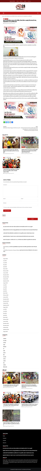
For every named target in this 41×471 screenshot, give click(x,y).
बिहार (4, 354)
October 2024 (5, 303)
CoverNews (24, 469)
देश (3, 348)
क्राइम (4, 344)
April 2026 (5, 266)
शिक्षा (3, 362)
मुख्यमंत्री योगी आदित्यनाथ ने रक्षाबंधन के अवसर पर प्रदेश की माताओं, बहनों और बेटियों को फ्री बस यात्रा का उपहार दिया (18, 236)
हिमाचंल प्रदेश (5, 366)
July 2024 (5, 309)
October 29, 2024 (11, 23)
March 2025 (5, 293)
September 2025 (6, 280)
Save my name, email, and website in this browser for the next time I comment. (18, 207)
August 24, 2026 (10, 153)
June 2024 (5, 311)
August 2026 (5, 258)
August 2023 (5, 331)
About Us (21, 1)
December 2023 (6, 323)
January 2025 (5, 297)
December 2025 (6, 274)
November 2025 (6, 276)
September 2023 (6, 329)
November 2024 (6, 301)
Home (18, 1)
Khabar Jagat (6, 23)
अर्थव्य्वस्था (4, 338)
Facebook (4, 438)
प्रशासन (4, 352)
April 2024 (5, 315)
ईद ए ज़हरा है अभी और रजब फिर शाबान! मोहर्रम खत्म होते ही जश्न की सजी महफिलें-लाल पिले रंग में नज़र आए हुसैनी (11, 151)
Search (4, 215)
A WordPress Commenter (7, 250)
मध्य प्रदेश (4, 356)
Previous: (11, 127)
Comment (5, 184)
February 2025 (5, 295)
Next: (29, 128)
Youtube (25, 1)
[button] (3, 13)
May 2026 (5, 264)
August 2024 (5, 307)
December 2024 (6, 299)
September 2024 (6, 305)
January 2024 (5, 321)
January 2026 (5, 272)
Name (4, 198)
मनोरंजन (4, 358)
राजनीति (4, 360)
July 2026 (5, 260)
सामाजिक (4, 364)
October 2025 (5, 278)
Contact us (29, 1)
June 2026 (5, 262)
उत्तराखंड (4, 342)
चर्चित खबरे (4, 346)
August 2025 (5, 282)
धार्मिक (4, 350)
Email (22, 198)
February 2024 (5, 319)
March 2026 (5, 268)
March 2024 (5, 317)
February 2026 (5, 270)
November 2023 (6, 325)
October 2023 (5, 327)
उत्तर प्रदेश (5, 147)
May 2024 (5, 313)
